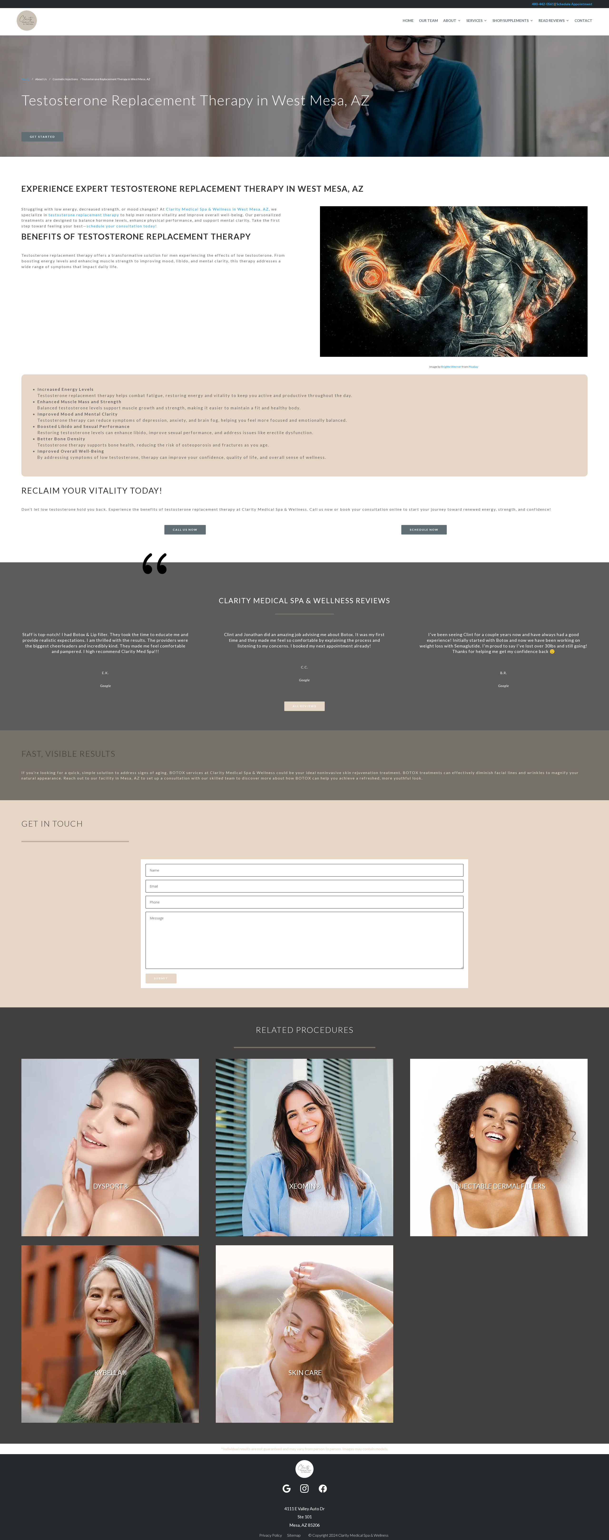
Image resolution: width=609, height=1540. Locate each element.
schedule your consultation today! (122, 226)
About (449, 20)
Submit (161, 978)
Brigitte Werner (451, 366)
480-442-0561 (543, 4)
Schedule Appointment (574, 4)
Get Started (42, 136)
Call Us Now (185, 529)
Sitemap (294, 1535)
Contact (583, 20)
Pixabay (473, 366)
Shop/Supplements (510, 20)
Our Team (428, 20)
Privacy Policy (270, 1535)
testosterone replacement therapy (84, 214)
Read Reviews (552, 20)
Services (474, 20)
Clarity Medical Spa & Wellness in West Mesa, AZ (217, 209)
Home (408, 20)
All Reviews (304, 706)
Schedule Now (424, 529)
